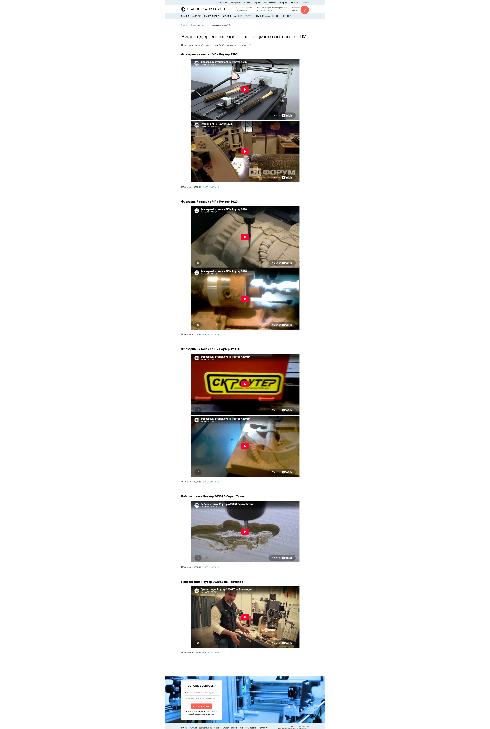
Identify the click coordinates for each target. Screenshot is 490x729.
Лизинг (227, 16)
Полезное (305, 2)
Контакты (294, 2)
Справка (257, 2)
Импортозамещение (267, 16)
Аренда (238, 16)
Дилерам (283, 2)
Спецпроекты (235, 2)
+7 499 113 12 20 (265, 10)
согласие (211, 712)
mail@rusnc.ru (241, 10)
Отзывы (247, 2)
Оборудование (212, 16)
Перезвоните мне (201, 706)
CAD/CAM (196, 16)
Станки (185, 16)
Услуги (249, 16)
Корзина (286, 16)
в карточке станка (209, 186)
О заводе (223, 2)
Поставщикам (270, 2)
